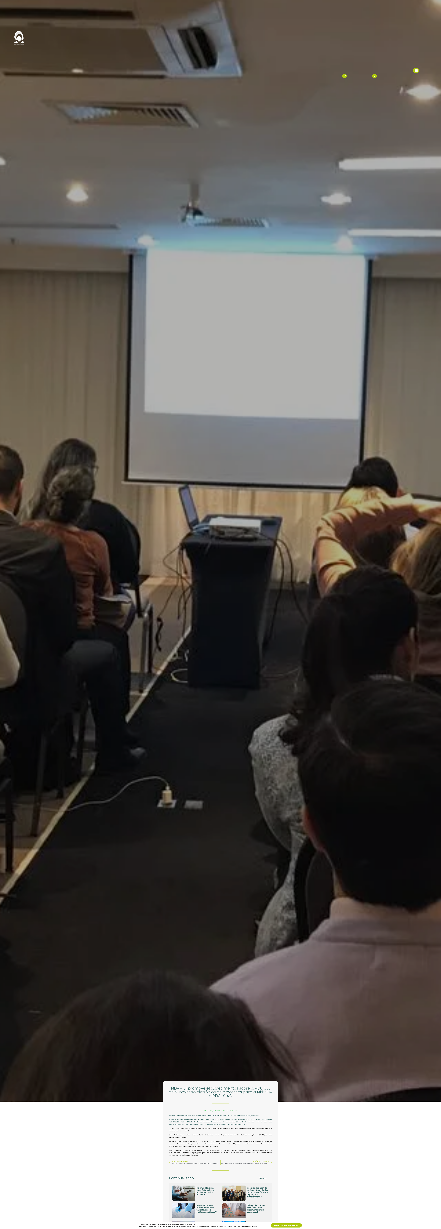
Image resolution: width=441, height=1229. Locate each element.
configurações (204, 1226)
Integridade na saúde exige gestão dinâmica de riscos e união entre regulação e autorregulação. (257, 1192)
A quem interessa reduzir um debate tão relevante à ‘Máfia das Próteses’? (206, 1208)
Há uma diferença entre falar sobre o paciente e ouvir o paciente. (205, 1191)
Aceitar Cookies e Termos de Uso (286, 1225)
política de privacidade (236, 1226)
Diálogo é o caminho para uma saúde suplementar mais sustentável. (256, 1208)
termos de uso (251, 1226)
